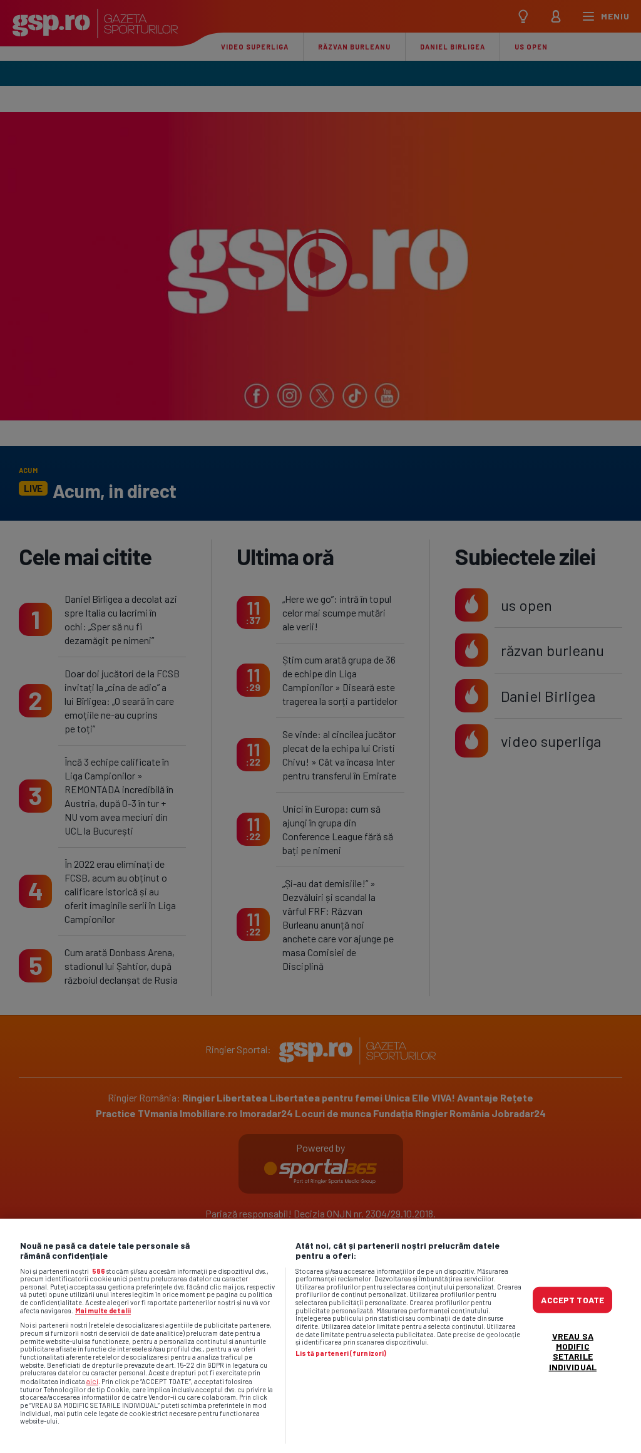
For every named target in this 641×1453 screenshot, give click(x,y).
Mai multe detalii (103, 1310)
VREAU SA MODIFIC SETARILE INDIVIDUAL (573, 1351)
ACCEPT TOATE (572, 1299)
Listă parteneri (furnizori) (340, 1353)
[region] (320, 1336)
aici (92, 1381)
